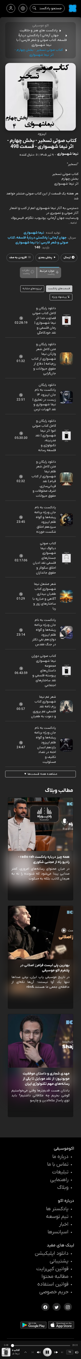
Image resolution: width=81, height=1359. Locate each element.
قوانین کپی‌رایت (52, 1268)
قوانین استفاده (52, 1284)
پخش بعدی (45, 257)
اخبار (63, 1224)
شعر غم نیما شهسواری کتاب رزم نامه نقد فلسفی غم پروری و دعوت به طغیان (43, 706)
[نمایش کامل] (25, 1352)
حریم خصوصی (53, 1292)
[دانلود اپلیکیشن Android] (33, 1326)
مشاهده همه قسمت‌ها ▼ (40, 774)
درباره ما (60, 1156)
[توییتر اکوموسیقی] (56, 1306)
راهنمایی (59, 1179)
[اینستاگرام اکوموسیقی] (68, 1306)
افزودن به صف (18, 257)
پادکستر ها (57, 1209)
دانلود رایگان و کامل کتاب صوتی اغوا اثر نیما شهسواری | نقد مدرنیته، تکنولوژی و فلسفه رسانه (44, 435)
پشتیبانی (59, 1261)
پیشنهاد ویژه (59, 297)
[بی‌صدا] (77, 1352)
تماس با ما (57, 1164)
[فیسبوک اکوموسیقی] (45, 1306)
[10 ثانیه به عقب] (38, 1352)
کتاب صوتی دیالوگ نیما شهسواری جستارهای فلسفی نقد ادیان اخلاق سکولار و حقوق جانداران (44, 558)
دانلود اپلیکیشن (51, 1253)
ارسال (67, 257)
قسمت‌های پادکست (59, 288)
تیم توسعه (57, 1216)
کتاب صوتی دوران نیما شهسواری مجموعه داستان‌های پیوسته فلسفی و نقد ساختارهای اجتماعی (44, 670)
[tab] (49, 272)
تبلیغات (60, 1172)
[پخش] (47, 1352)
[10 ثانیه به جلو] (56, 1352)
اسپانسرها (58, 1232)
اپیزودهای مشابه (32, 288)
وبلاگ (62, 1187)
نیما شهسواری (34, 233)
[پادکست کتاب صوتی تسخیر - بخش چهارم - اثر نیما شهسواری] (6, 1352)
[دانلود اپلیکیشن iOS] (61, 1325)
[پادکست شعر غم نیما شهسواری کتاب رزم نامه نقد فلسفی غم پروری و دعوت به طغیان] (66, 706)
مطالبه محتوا (54, 1276)
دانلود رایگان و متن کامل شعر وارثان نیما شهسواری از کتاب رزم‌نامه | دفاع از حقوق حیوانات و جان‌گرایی (44, 359)
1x (69, 1351)
